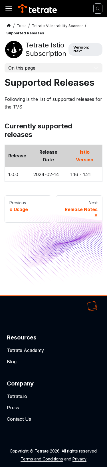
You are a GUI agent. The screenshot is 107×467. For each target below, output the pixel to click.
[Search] (97, 8)
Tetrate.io (17, 396)
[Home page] (9, 26)
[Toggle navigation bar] (9, 8)
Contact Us (19, 419)
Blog (12, 361)
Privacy (79, 458)
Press (13, 407)
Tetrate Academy (25, 350)
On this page (21, 68)
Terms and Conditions (42, 458)
